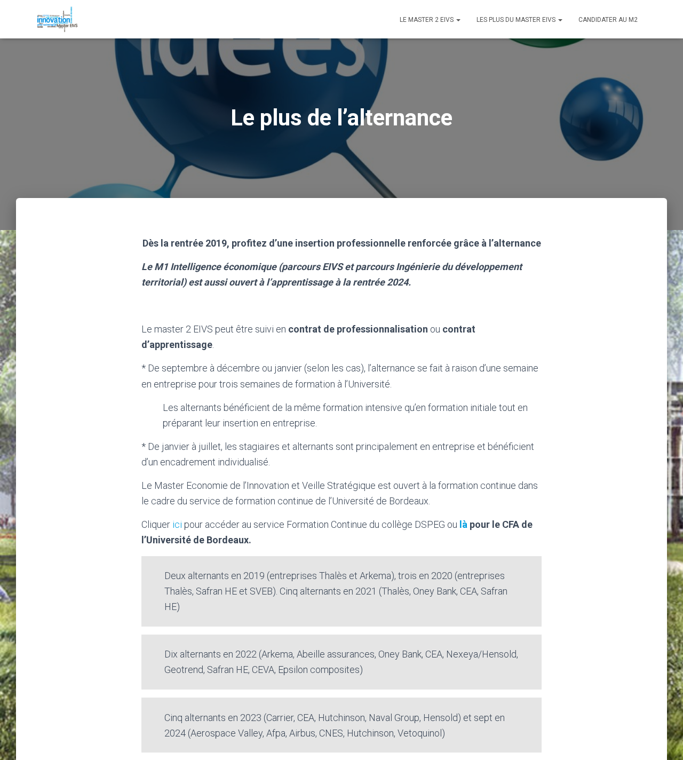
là (463, 524)
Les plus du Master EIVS (516, 19)
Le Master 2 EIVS (427, 19)
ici (178, 524)
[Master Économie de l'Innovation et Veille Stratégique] (57, 19)
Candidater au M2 (608, 19)
